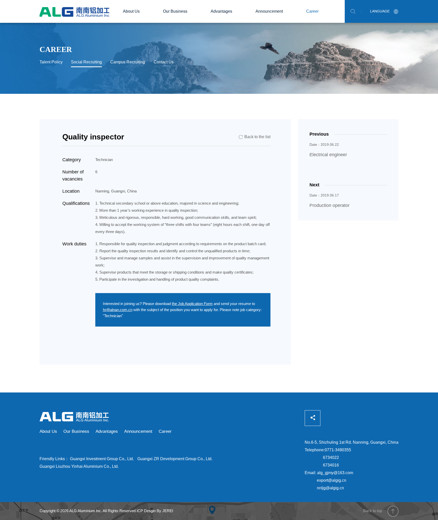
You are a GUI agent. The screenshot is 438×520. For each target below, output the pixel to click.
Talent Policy (51, 62)
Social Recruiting (86, 62)
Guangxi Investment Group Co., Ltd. (102, 459)
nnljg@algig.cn (330, 488)
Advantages (221, 11)
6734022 (331, 457)
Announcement (269, 11)
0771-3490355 (338, 450)
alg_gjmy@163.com (335, 473)
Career (312, 11)
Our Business (175, 11)
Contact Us (164, 62)
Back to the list (254, 137)
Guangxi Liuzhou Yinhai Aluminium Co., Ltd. (79, 466)
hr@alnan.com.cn (117, 310)
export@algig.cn (331, 480)
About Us (131, 11)
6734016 (331, 465)
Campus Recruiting (127, 62)
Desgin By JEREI (158, 511)
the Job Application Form (192, 303)
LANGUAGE (384, 11)
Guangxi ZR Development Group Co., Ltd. (174, 459)
